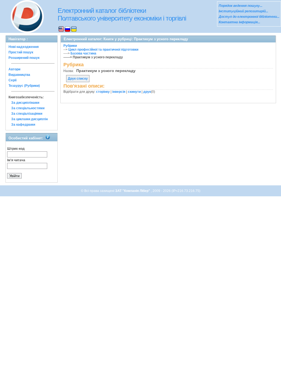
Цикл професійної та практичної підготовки (103, 49)
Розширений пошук (24, 58)
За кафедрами (23, 124)
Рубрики (70, 46)
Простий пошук (21, 52)
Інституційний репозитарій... (243, 11)
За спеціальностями (27, 108)
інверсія (118, 92)
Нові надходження (24, 47)
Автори (14, 69)
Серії (12, 80)
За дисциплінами (25, 103)
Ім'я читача (16, 160)
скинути (134, 92)
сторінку (103, 92)
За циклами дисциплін (29, 119)
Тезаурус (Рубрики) (24, 86)
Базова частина (83, 53)
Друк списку (78, 78)
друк (147, 92)
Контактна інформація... (239, 22)
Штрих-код (16, 149)
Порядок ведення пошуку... (240, 6)
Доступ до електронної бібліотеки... (249, 17)
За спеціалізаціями (26, 114)
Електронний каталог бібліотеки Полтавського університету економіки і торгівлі (122, 14)
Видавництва (19, 75)
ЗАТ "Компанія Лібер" (133, 191)
